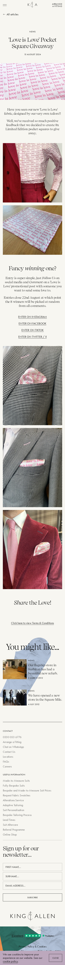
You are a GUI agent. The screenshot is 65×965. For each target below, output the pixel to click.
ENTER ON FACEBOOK (32, 323)
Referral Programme (14, 829)
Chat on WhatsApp (13, 747)
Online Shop (10, 834)
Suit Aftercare (10, 824)
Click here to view (32, 623)
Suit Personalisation (13, 810)
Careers (7, 766)
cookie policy (10, 961)
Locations (8, 756)
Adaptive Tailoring (13, 805)
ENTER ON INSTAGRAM (32, 317)
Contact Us (9, 752)
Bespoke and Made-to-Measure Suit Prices (27, 790)
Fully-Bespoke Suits (14, 785)
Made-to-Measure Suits (16, 780)
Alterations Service (13, 800)
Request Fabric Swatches (16, 795)
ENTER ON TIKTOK (32, 330)
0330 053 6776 (12, 737)
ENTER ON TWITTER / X (32, 336)
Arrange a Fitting (12, 742)
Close (55, 957)
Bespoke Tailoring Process (17, 815)
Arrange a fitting (57, 5)
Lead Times (9, 820)
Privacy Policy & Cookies (32, 946)
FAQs (6, 761)
